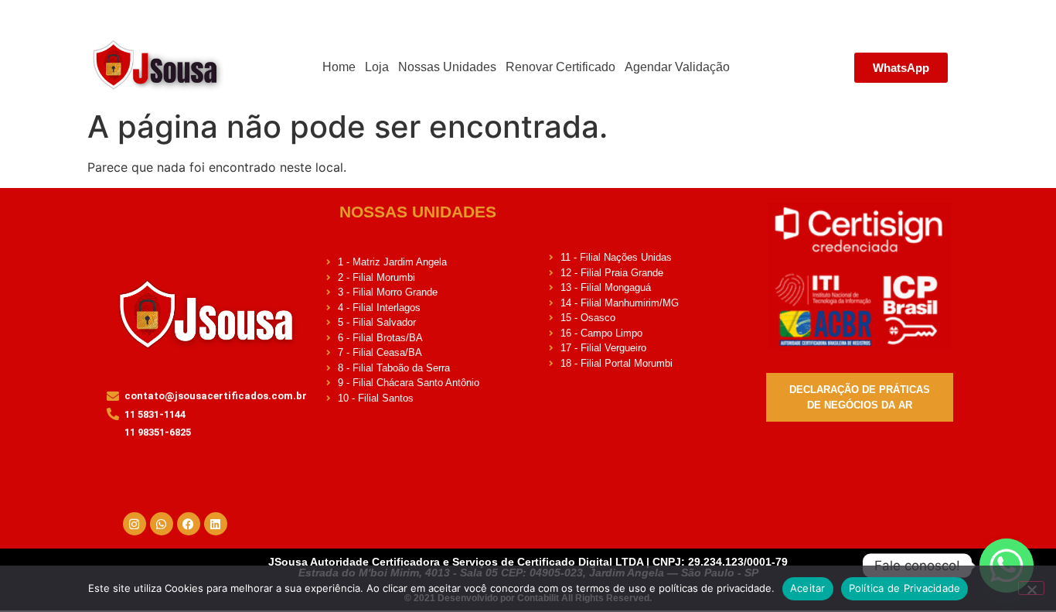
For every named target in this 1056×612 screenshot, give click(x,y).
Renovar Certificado (560, 67)
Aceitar (808, 588)
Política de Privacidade (905, 588)
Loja (377, 67)
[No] (1031, 588)
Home (339, 67)
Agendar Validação (677, 67)
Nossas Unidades (447, 67)
